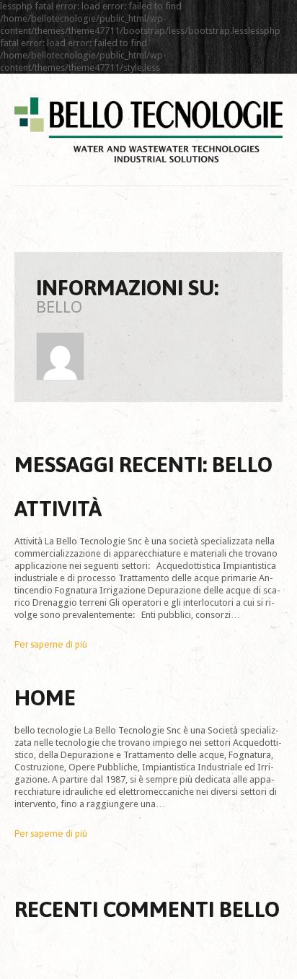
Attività (58, 508)
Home (45, 697)
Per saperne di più (50, 644)
